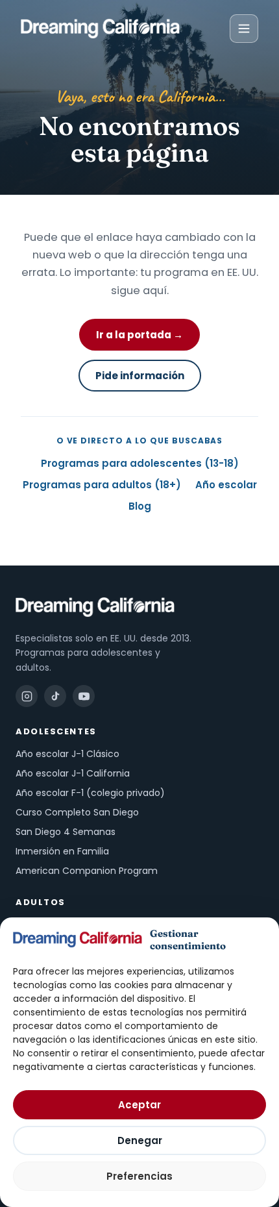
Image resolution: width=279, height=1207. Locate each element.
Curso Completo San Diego (77, 812)
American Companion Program (87, 870)
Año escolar (226, 485)
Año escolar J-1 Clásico (67, 753)
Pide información (139, 375)
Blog (139, 506)
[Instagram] (27, 696)
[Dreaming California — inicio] (100, 28)
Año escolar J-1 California (73, 773)
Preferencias (139, 1176)
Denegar (139, 1140)
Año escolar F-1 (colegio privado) (90, 792)
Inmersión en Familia (62, 851)
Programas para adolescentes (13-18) (140, 463)
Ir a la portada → (139, 335)
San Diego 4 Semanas (65, 831)
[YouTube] (84, 696)
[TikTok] (55, 696)
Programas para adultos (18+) (102, 485)
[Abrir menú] (244, 28)
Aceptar (139, 1105)
